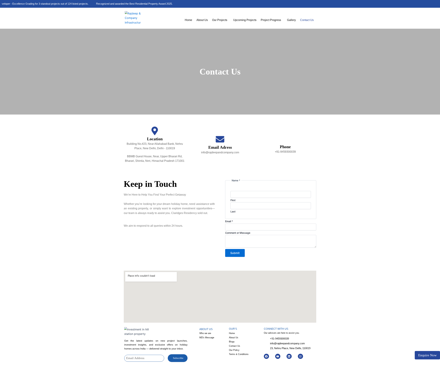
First (232, 200)
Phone (285, 147)
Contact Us (307, 20)
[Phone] (285, 140)
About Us (202, 20)
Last (232, 211)
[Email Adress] (220, 140)
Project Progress (271, 20)
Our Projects (219, 20)
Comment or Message (237, 232)
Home (188, 20)
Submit (235, 253)
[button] (220, 20)
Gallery (291, 20)
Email (229, 221)
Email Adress (220, 147)
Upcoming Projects (244, 20)
